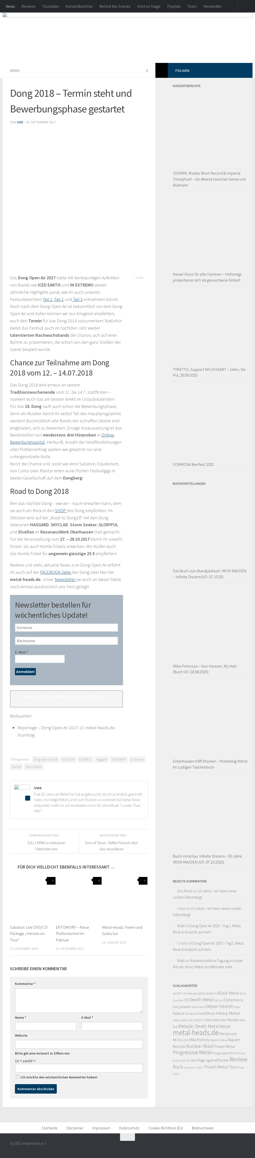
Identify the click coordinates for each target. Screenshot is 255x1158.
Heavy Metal (228, 1013)
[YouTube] (234, 70)
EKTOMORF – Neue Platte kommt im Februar (72, 933)
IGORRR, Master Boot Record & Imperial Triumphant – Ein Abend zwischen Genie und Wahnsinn (209, 179)
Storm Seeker (34, 767)
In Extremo (137, 759)
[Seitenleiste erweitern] (161, 70)
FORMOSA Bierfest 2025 (193, 464)
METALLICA (181, 1040)
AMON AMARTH (207, 993)
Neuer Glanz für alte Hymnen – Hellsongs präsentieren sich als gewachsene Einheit (207, 277)
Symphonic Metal (193, 1067)
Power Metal (224, 1046)
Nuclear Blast (199, 1046)
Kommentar (25, 983)
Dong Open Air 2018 (45, 759)
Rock (178, 1067)
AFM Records (190, 993)
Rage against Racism (213, 1060)
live (175, 1026)
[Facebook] (218, 70)
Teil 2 (58, 299)
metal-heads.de (196, 1032)
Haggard (102, 759)
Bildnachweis (202, 1127)
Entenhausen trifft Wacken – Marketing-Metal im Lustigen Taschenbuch (210, 764)
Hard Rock (206, 1013)
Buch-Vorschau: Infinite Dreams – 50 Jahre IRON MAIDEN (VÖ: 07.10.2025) (207, 859)
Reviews (28, 6)
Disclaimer (74, 1127)
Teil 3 (77, 299)
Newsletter (213, 6)
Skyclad (16, 767)
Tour (233, 1067)
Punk (242, 1053)
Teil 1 (47, 299)
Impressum (101, 1127)
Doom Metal (198, 1007)
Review (238, 1059)
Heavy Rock (180, 1020)
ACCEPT (177, 993)
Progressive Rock (225, 1053)
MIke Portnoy (199, 1039)
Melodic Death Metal (198, 1026)
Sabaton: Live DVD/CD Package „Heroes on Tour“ (29, 933)
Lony (181, 908)
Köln (243, 1020)
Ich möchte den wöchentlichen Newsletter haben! (58, 1077)
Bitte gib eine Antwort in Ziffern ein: (42, 1053)
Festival (178, 1013)
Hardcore (191, 1014)
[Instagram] (242, 70)
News (10, 6)
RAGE (194, 1060)
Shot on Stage (148, 6)
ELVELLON (68, 759)
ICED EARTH (119, 759)
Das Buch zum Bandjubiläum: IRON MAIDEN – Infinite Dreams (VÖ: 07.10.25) (210, 573)
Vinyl (176, 1074)
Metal (224, 1026)
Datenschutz (129, 1127)
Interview (212, 1019)
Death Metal (201, 999)
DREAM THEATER (219, 1006)
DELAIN (219, 1000)
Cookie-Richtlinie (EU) (165, 1127)
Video (241, 1067)
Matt (180, 925)
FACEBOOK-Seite (56, 572)
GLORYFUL (85, 759)
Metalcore (228, 1033)
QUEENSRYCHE (181, 1060)
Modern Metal (218, 1040)
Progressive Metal (192, 1052)
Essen (237, 1007)
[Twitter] (226, 70)
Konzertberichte (79, 6)
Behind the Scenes (115, 6)
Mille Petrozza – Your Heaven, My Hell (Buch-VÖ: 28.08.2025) (205, 669)
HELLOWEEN (195, 1020)
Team (192, 6)
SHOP (61, 510)
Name (20, 1017)
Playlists (173, 6)
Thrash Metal (216, 1067)
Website (21, 1035)
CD (186, 1000)
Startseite (50, 1127)
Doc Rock (184, 891)
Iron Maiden (230, 1019)
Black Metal (228, 993)
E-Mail (21, 652)
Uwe (20, 122)
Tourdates (50, 6)
